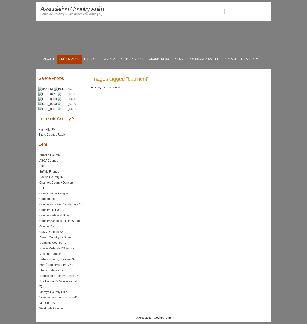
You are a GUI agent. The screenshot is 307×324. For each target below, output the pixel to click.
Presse (179, 59)
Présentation (69, 59)
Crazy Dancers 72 (51, 232)
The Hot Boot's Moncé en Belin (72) (58, 284)
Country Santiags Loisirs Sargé (59, 221)
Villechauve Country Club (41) (59, 297)
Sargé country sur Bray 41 (56, 264)
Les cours (91, 59)
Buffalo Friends (49, 171)
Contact (230, 59)
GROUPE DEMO (159, 59)
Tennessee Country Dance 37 (58, 276)
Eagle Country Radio (52, 134)
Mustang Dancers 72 (52, 253)
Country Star (47, 226)
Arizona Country (49, 155)
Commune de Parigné (53, 193)
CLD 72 (44, 188)
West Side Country (51, 308)
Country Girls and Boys (54, 215)
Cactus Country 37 (51, 177)
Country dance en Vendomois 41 (60, 204)
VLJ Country (47, 303)
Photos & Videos (132, 59)
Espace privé (250, 59)
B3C (42, 166)
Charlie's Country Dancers (56, 182)
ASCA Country (48, 160)
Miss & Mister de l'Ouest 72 (56, 248)
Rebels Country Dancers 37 (57, 259)
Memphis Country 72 (52, 242)
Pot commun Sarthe (204, 59)
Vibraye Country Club (53, 292)
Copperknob (47, 199)
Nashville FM (46, 129)
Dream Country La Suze (55, 237)
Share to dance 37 (51, 270)
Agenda (109, 59)
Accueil (49, 59)
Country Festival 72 (52, 210)
